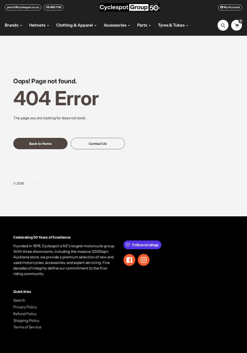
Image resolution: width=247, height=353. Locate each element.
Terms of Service (27, 327)
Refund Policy (25, 313)
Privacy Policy (25, 307)
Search (19, 300)
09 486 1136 (53, 7)
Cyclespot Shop (36, 183)
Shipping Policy (26, 320)
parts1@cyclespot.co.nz (23, 7)
